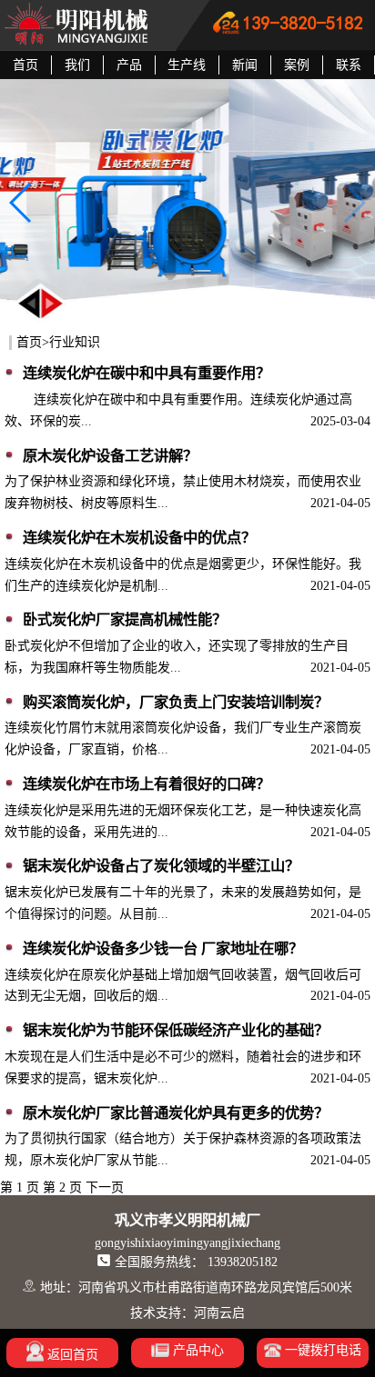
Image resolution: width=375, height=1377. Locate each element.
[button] (21, 203)
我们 (77, 65)
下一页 (105, 1187)
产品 (129, 65)
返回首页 (71, 1355)
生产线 (186, 65)
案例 (296, 65)
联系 (348, 65)
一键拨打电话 (321, 1350)
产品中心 (196, 1350)
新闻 (245, 65)
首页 (25, 65)
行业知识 (74, 342)
